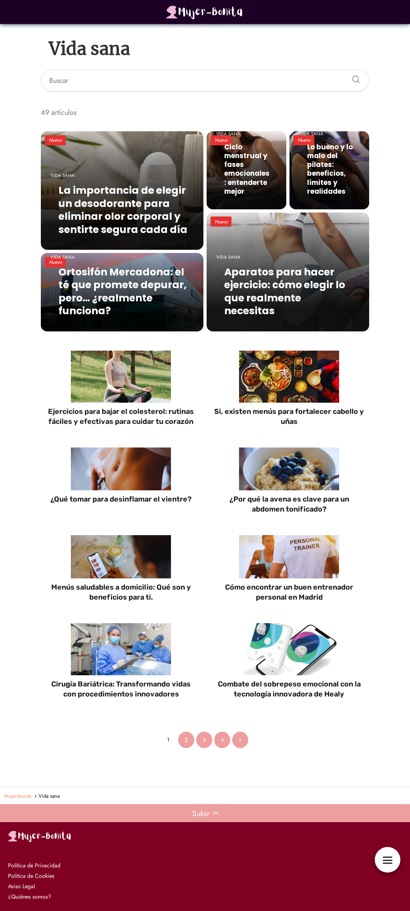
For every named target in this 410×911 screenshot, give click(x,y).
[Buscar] (353, 77)
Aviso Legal (21, 886)
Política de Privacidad (34, 865)
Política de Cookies (31, 876)
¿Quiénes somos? (29, 897)
